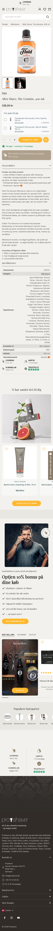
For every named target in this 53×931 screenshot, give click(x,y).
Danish (8, 910)
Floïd (4, 93)
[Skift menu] (3, 9)
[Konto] (39, 9)
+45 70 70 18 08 (12, 880)
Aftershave (15, 24)
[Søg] (47, 16)
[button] (50, 465)
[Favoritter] (44, 9)
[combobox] (26, 17)
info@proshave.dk (12, 876)
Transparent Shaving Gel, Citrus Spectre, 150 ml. (31, 119)
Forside (5, 24)
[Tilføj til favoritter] (46, 140)
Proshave (12, 927)
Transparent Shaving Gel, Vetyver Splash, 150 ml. (31, 128)
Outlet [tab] (32, 635)
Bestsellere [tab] (8, 635)
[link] (26, 155)
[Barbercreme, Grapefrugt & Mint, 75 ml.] (19, 462)
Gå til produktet (19, 122)
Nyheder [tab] (21, 635)
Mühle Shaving (20, 481)
